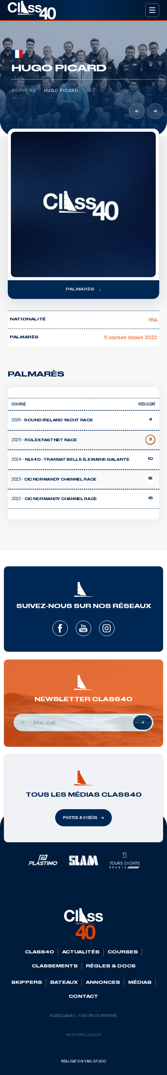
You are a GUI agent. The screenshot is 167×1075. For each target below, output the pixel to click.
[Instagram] (107, 628)
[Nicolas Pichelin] (155, 111)
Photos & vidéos (80, 818)
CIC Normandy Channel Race (60, 479)
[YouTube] (83, 628)
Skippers (24, 90)
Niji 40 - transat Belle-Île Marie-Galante (77, 459)
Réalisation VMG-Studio (83, 1061)
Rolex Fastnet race (50, 440)
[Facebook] (60, 628)
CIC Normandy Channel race (60, 499)
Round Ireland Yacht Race (58, 420)
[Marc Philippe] (136, 111)
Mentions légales (83, 1035)
